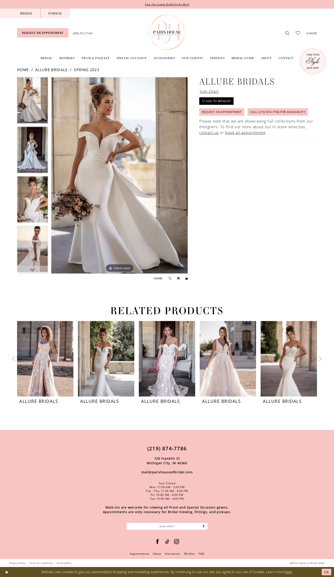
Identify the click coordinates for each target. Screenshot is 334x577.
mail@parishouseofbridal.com (167, 472)
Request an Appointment (222, 112)
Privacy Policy (18, 563)
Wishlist (189, 553)
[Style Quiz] (312, 61)
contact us (209, 132)
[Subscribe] (203, 526)
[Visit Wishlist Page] (297, 33)
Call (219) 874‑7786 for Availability (277, 112)
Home (23, 69)
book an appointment (245, 132)
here (288, 571)
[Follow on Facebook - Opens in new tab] (157, 542)
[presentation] (45, 358)
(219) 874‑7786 (167, 448)
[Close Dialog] (7, 572)
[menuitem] (26, 13)
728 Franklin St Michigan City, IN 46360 (167, 460)
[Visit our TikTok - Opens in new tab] (167, 542)
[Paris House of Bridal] (167, 32)
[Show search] (287, 33)
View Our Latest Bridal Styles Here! (167, 4)
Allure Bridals (51, 69)
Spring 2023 (86, 69)
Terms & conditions (41, 563)
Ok (326, 571)
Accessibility (64, 563)
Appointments (139, 553)
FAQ (201, 553)
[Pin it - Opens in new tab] (178, 278)
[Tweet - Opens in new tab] (170, 278)
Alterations (172, 553)
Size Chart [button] (209, 91)
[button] (311, 33)
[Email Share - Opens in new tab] (186, 278)
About (157, 553)
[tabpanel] (32, 102)
